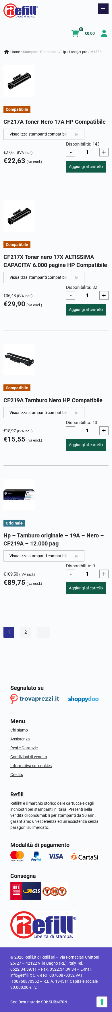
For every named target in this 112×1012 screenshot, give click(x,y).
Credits (16, 774)
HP (63, 52)
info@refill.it (21, 975)
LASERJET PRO (78, 52)
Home (15, 52)
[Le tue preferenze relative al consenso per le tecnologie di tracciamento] (101, 1001)
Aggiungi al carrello (86, 166)
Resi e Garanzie (24, 748)
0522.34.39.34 (63, 969)
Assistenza (20, 739)
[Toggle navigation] (103, 8)
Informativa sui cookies (31, 765)
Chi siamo (19, 730)
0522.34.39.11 (23, 969)
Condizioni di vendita (28, 756)
